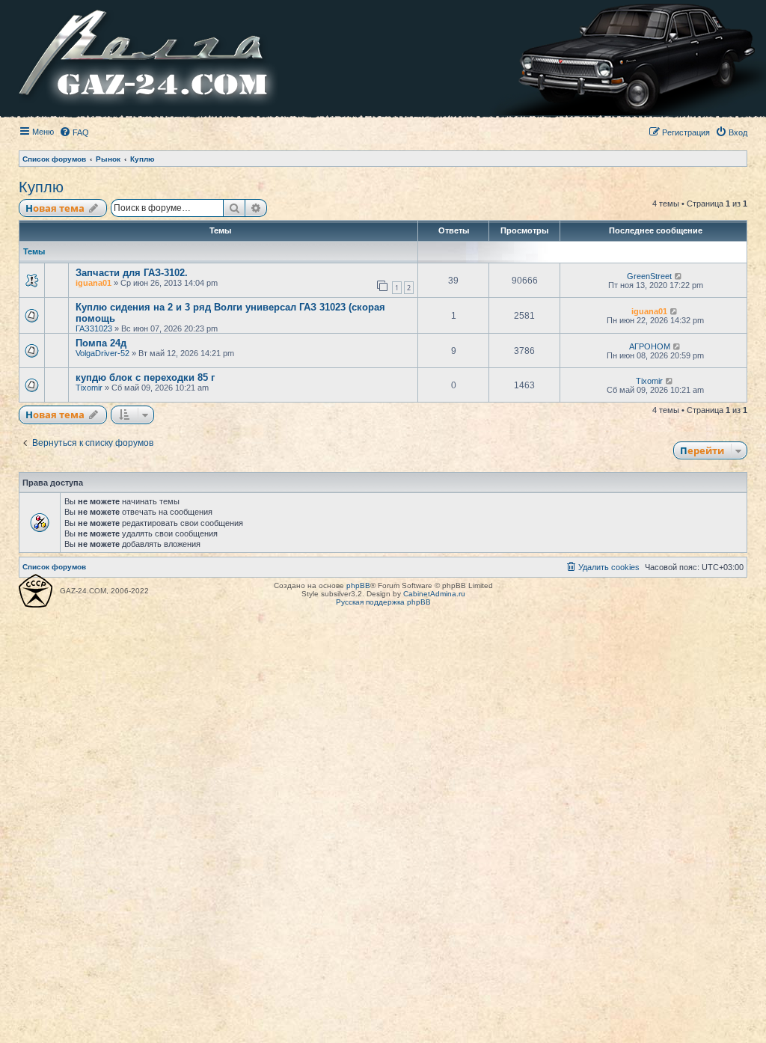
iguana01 (93, 282)
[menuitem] (74, 132)
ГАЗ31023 (94, 328)
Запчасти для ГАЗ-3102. (132, 272)
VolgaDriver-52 (102, 353)
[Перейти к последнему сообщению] (679, 276)
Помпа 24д (101, 343)
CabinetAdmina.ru (434, 594)
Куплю (41, 187)
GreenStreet (649, 276)
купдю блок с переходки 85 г (145, 377)
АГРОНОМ (649, 346)
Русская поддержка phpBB (383, 602)
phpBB (358, 585)
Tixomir (89, 387)
